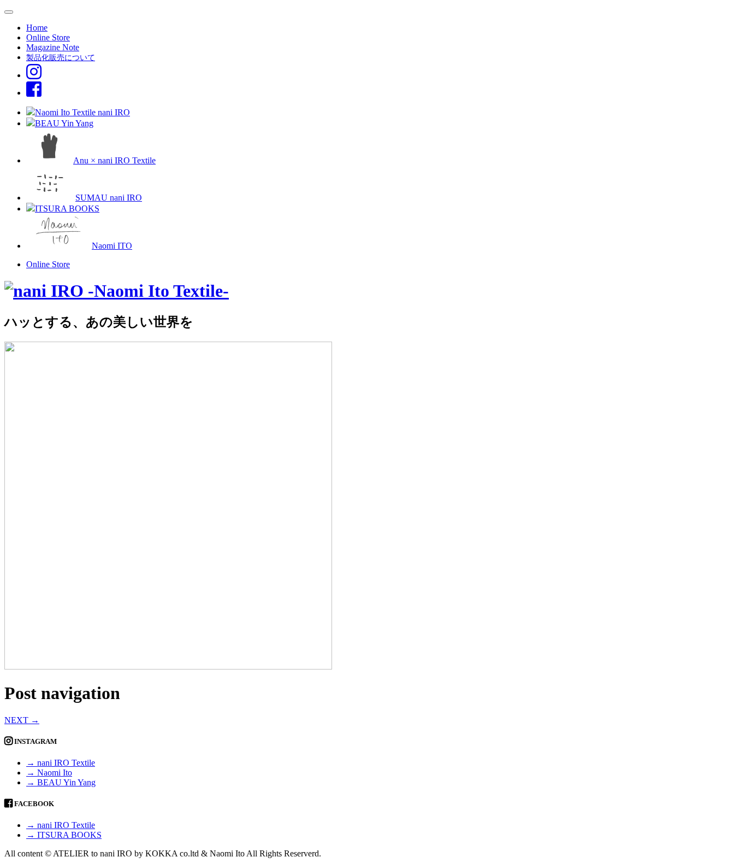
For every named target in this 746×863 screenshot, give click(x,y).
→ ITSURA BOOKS (64, 834)
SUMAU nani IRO (108, 197)
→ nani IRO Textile (60, 762)
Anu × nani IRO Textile (114, 160)
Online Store (48, 37)
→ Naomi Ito (49, 772)
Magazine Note (52, 47)
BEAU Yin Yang (64, 123)
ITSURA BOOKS (67, 208)
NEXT (21, 720)
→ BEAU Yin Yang (61, 782)
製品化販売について (60, 57)
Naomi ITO (112, 245)
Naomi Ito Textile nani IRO (82, 112)
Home (37, 27)
